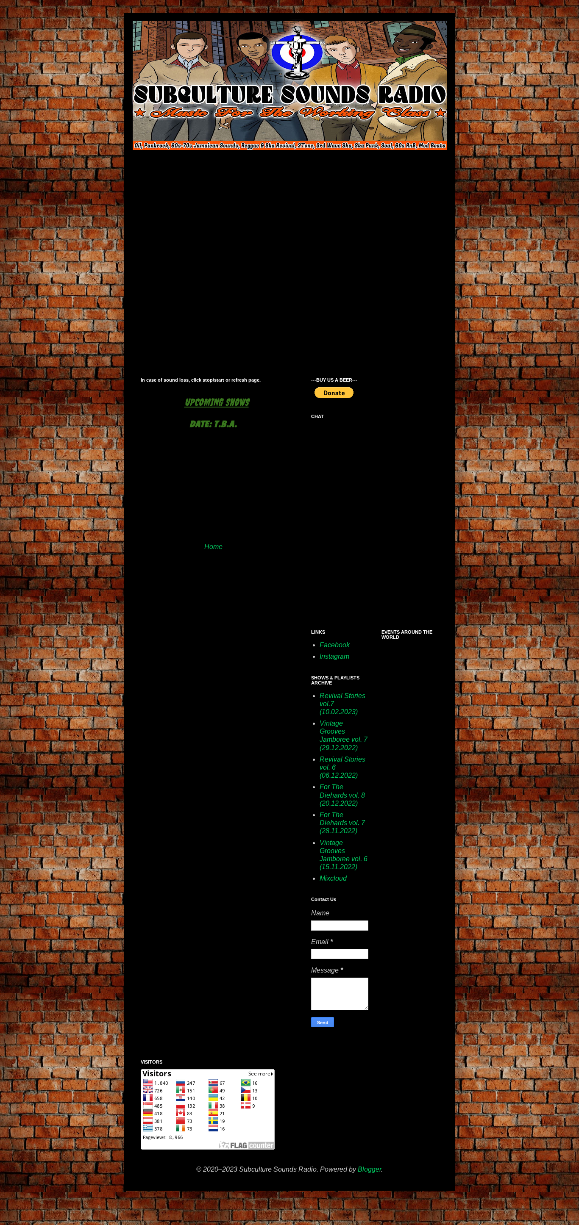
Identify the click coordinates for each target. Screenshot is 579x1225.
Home (213, 546)
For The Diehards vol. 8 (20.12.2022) (342, 795)
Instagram (334, 656)
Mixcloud (333, 878)
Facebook (335, 645)
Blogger (369, 1169)
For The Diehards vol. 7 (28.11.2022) (342, 822)
